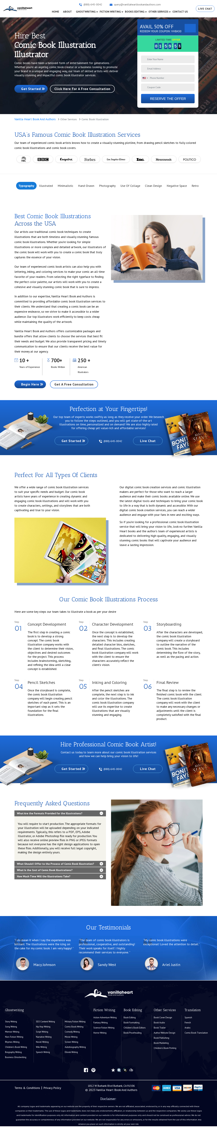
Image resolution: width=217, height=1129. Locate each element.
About (67, 11)
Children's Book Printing (165, 1048)
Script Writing (42, 1031)
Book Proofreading (133, 1032)
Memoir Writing (12, 1031)
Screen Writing (71, 1042)
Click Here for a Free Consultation (82, 89)
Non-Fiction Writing (14, 1036)
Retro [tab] (195, 186)
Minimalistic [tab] (65, 186)
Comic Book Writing (74, 1026)
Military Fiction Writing (75, 1021)
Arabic (188, 1027)
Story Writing (11, 1021)
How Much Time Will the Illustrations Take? (43, 876)
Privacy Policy (52, 1088)
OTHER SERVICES (158, 11)
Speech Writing (43, 1052)
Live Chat (205, 8)
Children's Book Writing (16, 1047)
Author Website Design (164, 1032)
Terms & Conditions (27, 1088)
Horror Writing (99, 1032)
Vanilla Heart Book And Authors (35, 119)
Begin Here (30, 384)
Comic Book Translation (196, 1032)
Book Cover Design (163, 1017)
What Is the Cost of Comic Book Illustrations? (45, 870)
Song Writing (11, 1026)
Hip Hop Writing (43, 1026)
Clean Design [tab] (153, 186)
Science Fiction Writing (103, 1027)
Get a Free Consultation (74, 384)
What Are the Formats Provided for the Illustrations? (49, 813)
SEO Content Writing (45, 1021)
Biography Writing (13, 1052)
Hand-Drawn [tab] (86, 186)
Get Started (31, 89)
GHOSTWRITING (86, 11)
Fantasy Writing (100, 1022)
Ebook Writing (71, 1052)
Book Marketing (161, 1043)
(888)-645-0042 (113, 441)
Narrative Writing (44, 1036)
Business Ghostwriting (15, 1057)
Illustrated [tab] (46, 186)
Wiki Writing (41, 1047)
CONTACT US (180, 11)
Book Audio (159, 1022)
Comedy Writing (72, 1031)
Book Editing (130, 1017)
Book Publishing (161, 1037)
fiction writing (110, 11)
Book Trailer (160, 1027)
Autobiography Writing (75, 1047)
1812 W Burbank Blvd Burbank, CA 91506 (111, 1085)
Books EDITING (134, 11)
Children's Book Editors (135, 1027)
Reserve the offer (168, 99)
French (188, 1022)
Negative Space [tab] (177, 186)
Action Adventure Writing (105, 1017)
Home (56, 11)
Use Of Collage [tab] (130, 186)
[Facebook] (86, 1070)
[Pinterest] (93, 1070)
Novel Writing (42, 1042)
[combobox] (145, 78)
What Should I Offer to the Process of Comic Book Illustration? (55, 863)
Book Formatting (132, 1022)
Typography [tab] (26, 186)
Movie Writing (71, 1036)
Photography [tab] (107, 186)
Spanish (188, 1017)
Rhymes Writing (12, 1042)
